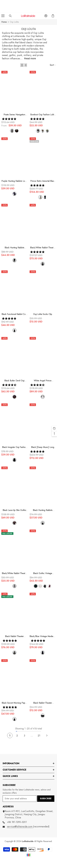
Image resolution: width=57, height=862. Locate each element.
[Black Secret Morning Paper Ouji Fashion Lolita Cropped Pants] (14, 678)
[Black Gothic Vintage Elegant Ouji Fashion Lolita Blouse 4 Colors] (43, 549)
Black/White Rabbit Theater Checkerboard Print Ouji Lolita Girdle (42, 247)
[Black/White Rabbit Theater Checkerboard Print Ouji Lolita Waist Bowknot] (14, 549)
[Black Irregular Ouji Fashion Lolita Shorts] (14, 423)
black (12, 131)
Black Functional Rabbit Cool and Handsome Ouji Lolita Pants (14, 314)
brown (17, 131)
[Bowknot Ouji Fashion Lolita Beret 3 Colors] (43, 90)
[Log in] (46, 15)
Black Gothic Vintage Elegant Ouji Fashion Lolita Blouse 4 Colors (42, 573)
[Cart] (52, 15)
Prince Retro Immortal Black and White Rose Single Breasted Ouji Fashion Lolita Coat (42, 181)
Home (4, 21)
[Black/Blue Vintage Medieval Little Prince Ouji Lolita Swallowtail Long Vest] (43, 612)
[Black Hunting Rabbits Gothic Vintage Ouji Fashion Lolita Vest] (14, 223)
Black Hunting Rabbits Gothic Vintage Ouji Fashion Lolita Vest (14, 247)
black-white (43, 264)
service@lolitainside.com (20, 826)
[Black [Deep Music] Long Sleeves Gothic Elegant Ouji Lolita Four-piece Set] (43, 423)
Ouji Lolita (14, 21)
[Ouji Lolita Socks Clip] (43, 290)
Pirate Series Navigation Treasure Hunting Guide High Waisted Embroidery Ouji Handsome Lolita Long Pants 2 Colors (14, 114)
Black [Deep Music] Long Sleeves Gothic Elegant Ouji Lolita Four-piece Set (42, 447)
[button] (22, 65)
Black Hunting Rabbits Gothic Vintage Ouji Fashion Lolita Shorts (42, 510)
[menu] (3, 15)
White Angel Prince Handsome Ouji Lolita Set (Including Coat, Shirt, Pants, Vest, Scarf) (42, 380)
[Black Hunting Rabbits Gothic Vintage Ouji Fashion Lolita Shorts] (43, 486)
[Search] (10, 15)
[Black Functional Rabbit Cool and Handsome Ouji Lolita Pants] (14, 290)
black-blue (43, 653)
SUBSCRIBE (46, 798)
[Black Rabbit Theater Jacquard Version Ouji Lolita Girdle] (14, 612)
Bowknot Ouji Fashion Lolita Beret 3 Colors (42, 114)
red (50, 586)
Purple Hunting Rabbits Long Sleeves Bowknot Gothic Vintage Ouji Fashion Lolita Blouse (14, 181)
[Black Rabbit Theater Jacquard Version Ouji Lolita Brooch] (43, 678)
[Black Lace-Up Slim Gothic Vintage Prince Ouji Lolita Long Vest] (14, 486)
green (47, 131)
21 (39, 735)
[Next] (47, 735)
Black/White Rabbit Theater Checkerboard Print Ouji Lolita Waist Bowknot (14, 573)
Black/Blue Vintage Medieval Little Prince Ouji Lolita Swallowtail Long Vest (43, 636)
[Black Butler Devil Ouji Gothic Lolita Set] (14, 356)
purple (14, 194)
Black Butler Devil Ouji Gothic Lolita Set (14, 380)
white (40, 197)
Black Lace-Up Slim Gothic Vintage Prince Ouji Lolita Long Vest (14, 510)
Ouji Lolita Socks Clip (42, 314)
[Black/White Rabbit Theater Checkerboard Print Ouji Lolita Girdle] (43, 223)
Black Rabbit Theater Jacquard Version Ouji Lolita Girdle (14, 636)
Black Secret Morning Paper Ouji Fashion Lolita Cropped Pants (14, 703)
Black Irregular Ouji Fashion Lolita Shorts (14, 447)
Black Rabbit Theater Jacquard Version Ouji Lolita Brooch (42, 703)
